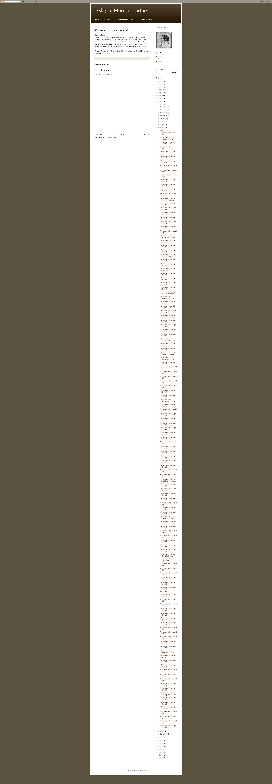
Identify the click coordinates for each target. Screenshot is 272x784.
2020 (160, 99)
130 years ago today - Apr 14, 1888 (168, 656)
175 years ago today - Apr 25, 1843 (168, 288)
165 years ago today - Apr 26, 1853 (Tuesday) (168, 255)
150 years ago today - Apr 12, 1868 (168, 726)
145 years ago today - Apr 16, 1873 (168, 588)
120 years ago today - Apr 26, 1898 (168, 241)
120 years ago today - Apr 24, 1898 (168, 302)
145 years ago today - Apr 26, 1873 (168, 251)
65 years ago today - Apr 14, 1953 (168, 628)
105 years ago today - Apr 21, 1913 (168, 414)
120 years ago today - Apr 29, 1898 (168, 152)
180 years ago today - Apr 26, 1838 (168, 265)
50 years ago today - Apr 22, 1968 (168, 377)
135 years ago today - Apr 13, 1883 (168, 698)
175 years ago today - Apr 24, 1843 (168, 325)
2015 (160, 746)
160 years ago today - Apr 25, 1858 (168, 279)
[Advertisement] (122, 127)
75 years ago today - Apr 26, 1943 (168, 232)
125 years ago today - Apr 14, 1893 (168, 647)
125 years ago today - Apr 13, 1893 (168, 689)
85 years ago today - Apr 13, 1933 (168, 680)
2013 (160, 752)
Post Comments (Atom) (110, 138)
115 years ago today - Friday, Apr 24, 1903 (167, 297)
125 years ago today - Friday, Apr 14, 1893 (167, 651)
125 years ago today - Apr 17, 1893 (168, 541)
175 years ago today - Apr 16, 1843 (168, 595)
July (161, 121)
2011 (160, 758)
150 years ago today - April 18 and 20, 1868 (168, 513)
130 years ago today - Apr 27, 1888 (168, 204)
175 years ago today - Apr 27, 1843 (168, 213)
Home (122, 134)
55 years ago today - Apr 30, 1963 (168, 133)
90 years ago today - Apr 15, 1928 (168, 605)
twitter (160, 56)
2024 (160, 87)
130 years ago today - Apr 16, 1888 (168, 583)
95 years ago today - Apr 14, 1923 (168, 637)
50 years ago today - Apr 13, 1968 (168, 670)
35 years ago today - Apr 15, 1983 (168, 600)
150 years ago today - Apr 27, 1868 (168, 208)
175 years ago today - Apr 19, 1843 (168, 499)
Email (160, 61)
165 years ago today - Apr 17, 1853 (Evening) (168, 555)
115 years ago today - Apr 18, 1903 (168, 508)
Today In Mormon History (121, 10)
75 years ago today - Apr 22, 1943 (168, 386)
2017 (160, 741)
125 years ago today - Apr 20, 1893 (168, 447)
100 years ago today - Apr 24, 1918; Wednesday (168, 293)
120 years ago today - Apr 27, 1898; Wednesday (168, 199)
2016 (160, 743)
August (162, 118)
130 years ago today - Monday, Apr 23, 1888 (167, 358)
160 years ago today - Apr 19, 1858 (168, 494)
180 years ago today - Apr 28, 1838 (168, 190)
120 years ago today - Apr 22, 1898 (168, 396)
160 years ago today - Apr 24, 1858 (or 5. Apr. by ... (168, 316)
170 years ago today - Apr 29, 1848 (168, 157)
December (163, 107)
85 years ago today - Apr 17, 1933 (168, 536)
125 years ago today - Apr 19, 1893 (168, 485)
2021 (160, 96)
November (163, 110)
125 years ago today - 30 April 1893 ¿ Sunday (167, 138)
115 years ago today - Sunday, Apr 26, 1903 (167, 237)
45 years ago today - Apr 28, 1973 (168, 171)
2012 (160, 755)
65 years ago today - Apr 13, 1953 (168, 675)
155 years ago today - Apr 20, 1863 (168, 457)
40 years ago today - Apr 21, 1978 (168, 410)
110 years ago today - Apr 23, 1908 (168, 335)
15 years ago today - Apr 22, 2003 (168, 368)
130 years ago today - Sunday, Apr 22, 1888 (167, 400)
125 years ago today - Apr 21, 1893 (168, 433)
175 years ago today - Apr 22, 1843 (168, 405)
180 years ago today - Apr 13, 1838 (168, 703)
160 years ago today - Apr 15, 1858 (168, 614)
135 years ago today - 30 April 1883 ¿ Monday (167, 143)
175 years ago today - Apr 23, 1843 (168, 363)
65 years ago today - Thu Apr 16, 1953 (167, 560)
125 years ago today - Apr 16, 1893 (168, 578)
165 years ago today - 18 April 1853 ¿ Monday (167, 517)
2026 (160, 81)
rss (159, 64)
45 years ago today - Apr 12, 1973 (168, 717)
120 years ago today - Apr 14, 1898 (168, 642)
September (163, 116)
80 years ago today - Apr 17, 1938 (168, 531)
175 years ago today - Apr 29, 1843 (168, 162)
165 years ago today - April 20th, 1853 (168, 461)
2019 (160, 101)
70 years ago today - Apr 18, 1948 (168, 503)
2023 (160, 90)
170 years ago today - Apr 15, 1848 (168, 619)
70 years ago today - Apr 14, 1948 (168, 633)
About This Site (161, 28)
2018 (160, 104)
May (161, 127)
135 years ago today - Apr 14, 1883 (168, 661)
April (162, 130)
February (163, 734)
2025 (160, 84)
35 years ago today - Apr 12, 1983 (168, 712)
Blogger (144, 770)
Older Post (146, 134)
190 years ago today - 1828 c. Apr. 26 (168, 269)
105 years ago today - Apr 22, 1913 (168, 391)
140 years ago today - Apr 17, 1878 (168, 550)
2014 (160, 749)
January (162, 737)
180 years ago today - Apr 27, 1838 (168, 222)
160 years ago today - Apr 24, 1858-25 (168, 311)
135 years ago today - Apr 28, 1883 (168, 185)
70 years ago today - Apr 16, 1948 (168, 564)
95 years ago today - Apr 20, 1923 (168, 443)
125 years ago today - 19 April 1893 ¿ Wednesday (168, 480)
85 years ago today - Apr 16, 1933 (168, 569)
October (163, 113)
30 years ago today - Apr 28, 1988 (168, 166)
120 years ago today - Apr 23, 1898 (168, 344)
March (162, 731)
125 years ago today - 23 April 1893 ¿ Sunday (167, 354)
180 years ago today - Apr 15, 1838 (168, 623)
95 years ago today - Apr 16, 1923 (168, 574)
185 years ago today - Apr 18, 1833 (168, 527)
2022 (160, 93)
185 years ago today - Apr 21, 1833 (168, 438)
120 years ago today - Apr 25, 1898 (168, 274)
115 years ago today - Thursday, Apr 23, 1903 (168, 340)
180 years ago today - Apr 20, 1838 (168, 466)
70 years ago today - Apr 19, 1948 (168, 471)
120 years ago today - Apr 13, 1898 (168, 684)
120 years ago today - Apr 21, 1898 (168, 419)
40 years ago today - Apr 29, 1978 (168, 148)
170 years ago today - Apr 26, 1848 (168, 260)
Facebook (161, 59)
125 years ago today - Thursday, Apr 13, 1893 (168, 694)
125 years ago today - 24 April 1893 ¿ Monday (167, 307)
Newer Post (98, 134)
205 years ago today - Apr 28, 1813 (168, 194)
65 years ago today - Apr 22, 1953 (168, 382)
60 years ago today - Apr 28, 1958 (168, 176)
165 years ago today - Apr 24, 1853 (168, 321)
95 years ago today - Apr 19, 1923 (168, 475)
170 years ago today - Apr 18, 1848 (168, 522)
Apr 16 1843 (164, 592)
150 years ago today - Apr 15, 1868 (168, 609)
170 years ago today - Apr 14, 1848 (168, 665)
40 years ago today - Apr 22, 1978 (168, 372)
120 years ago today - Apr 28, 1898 (168, 180)
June (161, 124)
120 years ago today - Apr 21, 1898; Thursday (168, 424)
